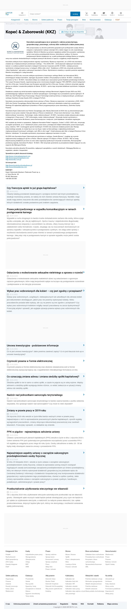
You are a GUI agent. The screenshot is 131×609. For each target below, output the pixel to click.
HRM (27, 567)
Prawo (60, 20)
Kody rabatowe (110, 584)
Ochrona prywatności (22, 604)
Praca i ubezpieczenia (73, 559)
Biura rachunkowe (92, 551)
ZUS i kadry (9, 562)
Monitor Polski (50, 581)
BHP (27, 564)
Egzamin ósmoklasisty (33, 593)
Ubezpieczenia (30, 559)
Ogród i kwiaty (110, 564)
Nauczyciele (29, 584)
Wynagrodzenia (31, 557)
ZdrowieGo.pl (109, 579)
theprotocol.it (109, 591)
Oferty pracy (109, 593)
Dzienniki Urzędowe (52, 584)
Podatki (8, 554)
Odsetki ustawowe (91, 588)
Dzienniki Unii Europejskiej (54, 586)
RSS (82, 604)
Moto (84, 20)
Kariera (74, 604)
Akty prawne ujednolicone (54, 588)
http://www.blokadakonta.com (16, 167)
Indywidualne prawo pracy (34, 554)
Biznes (34, 20)
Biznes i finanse (71, 554)
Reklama (100, 604)
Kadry (26, 20)
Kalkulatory (70, 576)
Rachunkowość (10, 557)
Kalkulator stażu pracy (73, 588)
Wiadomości (109, 554)
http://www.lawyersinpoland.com (17, 158)
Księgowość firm (12, 551)
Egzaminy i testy (31, 586)
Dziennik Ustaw (50, 579)
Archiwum (108, 581)
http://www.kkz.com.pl (13, 159)
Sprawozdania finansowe (93, 564)
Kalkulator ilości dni (72, 581)
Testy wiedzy (30, 596)
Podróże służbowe (91, 586)
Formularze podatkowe (112, 588)
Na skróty (108, 576)
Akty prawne (50, 576)
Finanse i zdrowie (71, 567)
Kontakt (91, 604)
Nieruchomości (95, 20)
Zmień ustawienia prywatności (45, 604)
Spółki (67, 557)
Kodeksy (48, 591)
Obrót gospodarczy (12, 559)
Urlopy (28, 562)
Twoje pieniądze (72, 20)
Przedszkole (29, 579)
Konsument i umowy (52, 559)
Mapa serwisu (112, 604)
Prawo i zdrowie (51, 569)
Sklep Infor (49, 567)
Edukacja (108, 20)
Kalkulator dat (70, 579)
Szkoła (28, 581)
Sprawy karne (50, 557)
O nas (8, 604)
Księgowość (15, 20)
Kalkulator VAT (70, 584)
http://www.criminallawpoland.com (18, 156)
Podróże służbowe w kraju (93, 579)
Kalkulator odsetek (71, 586)
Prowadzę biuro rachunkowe (94, 557)
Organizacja (9, 579)
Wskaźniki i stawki (92, 576)
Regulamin (64, 604)
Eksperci (19, 24)
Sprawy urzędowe (51, 562)
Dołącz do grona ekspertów (74, 32)
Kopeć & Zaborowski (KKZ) (33, 24)
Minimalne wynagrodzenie (93, 581)
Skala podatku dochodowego (94, 591)
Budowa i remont (110, 562)
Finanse (108, 559)
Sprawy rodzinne (51, 554)
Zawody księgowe (11, 564)
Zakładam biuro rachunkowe (94, 554)
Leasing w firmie (71, 564)
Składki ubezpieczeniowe (93, 584)
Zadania (8, 584)
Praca (47, 564)
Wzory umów (109, 586)
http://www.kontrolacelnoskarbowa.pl (19, 165)
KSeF (118, 20)
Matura (28, 591)
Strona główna (10, 24)
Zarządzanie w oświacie (33, 588)
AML (86, 567)
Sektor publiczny (47, 20)
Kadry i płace (10, 588)
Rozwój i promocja (12, 586)
